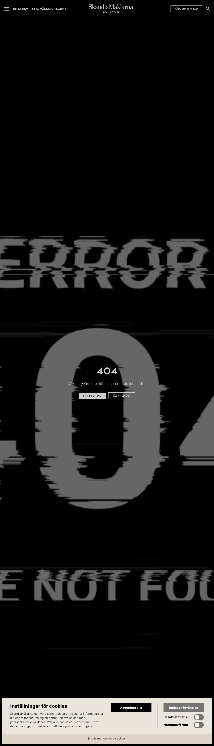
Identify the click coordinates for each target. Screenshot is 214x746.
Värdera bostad (186, 8)
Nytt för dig (92, 395)
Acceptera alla (131, 708)
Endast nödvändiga (183, 708)
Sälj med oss (122, 395)
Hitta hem (20, 8)
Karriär (62, 8)
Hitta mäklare (42, 8)
